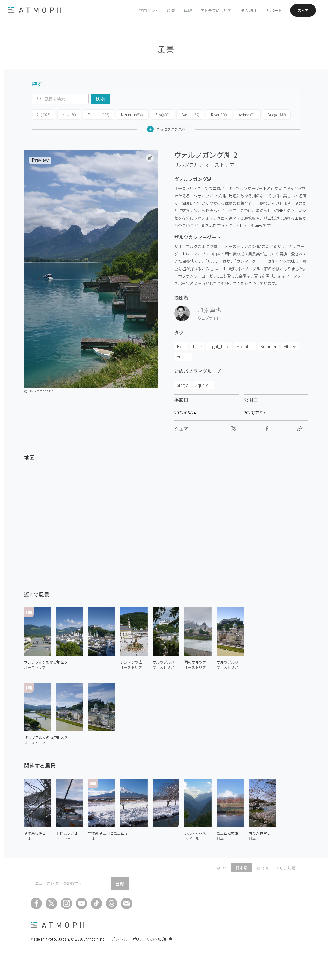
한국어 (262, 867)
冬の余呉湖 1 (34, 833)
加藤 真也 (209, 310)
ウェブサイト (209, 318)
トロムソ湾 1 (66, 833)
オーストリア (219, 164)
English (220, 867)
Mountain (132, 114)
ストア (303, 10)
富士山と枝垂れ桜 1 (230, 833)
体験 (188, 10)
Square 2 (203, 385)
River (219, 114)
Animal (247, 114)
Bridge (277, 114)
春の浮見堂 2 (259, 833)
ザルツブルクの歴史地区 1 (166, 662)
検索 (100, 99)
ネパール (191, 838)
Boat (181, 346)
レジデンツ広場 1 (134, 662)
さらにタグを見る (170, 129)
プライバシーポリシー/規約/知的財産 (142, 939)
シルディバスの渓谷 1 (198, 833)
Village (290, 346)
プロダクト (148, 10)
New (69, 114)
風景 (171, 10)
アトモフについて (216, 10)
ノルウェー (65, 838)
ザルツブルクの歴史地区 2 (45, 737)
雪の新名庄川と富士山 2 (107, 833)
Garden (190, 114)
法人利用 (249, 10)
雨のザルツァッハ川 (198, 662)
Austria (183, 356)
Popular (98, 114)
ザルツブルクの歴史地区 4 (230, 662)
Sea (162, 114)
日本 (27, 838)
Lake (197, 346)
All (43, 114)
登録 (120, 883)
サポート (274, 10)
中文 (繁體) (287, 867)
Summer (268, 346)
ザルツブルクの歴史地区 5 (45, 662)
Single (182, 385)
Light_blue (219, 346)
